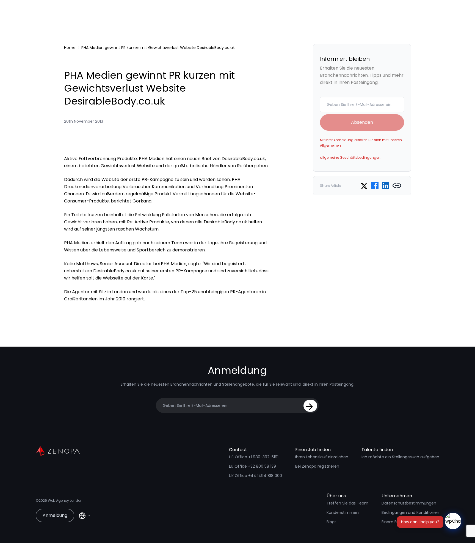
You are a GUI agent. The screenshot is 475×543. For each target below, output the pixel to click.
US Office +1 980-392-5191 (253, 457)
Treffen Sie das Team (347, 503)
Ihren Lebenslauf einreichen (321, 457)
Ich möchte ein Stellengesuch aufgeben (400, 457)
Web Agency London (65, 500)
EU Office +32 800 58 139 (252, 466)
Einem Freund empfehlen (406, 522)
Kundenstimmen (343, 512)
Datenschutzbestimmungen (409, 503)
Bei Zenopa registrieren (317, 466)
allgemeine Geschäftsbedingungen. (350, 157)
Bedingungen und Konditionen (410, 512)
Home (70, 47)
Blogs (331, 522)
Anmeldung (55, 515)
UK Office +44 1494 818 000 (255, 475)
